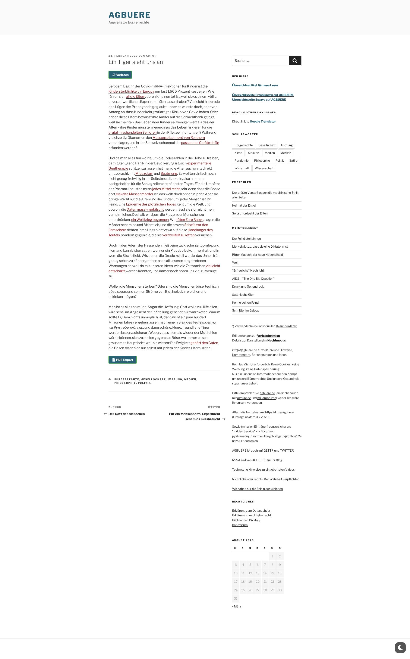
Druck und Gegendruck (248, 286)
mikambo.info (266, 398)
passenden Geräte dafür (200, 143)
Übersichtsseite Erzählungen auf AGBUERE (263, 95)
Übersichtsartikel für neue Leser (255, 85)
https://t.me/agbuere (279, 412)
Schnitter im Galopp (245, 310)
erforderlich (262, 364)
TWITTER (287, 450)
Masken (253, 153)
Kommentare (241, 354)
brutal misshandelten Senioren (132, 132)
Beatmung (169, 173)
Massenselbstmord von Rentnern (178, 138)
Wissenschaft (264, 168)
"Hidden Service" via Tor (248, 431)
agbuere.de (267, 393)
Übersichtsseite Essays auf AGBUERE (259, 99)
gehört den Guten (204, 343)
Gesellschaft (153, 379)
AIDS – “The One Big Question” (253, 278)
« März (236, 606)
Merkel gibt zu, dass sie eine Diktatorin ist (260, 246)
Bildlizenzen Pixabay (246, 520)
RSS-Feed (239, 460)
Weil (235, 262)
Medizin (285, 153)
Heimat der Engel (244, 205)
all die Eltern (135, 97)
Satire (293, 160)
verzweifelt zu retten (178, 235)
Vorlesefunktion (268, 335)
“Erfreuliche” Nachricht (248, 270)
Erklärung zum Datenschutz (251, 510)
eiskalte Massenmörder (134, 194)
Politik (144, 382)
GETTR (269, 450)
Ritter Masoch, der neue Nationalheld (257, 254)
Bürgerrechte (126, 379)
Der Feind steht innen (246, 238)
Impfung (175, 379)
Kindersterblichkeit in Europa (131, 91)
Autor (151, 55)
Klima (238, 153)
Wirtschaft (241, 168)
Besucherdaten (286, 326)
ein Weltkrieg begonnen (150, 220)
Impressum (240, 525)
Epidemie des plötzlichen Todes (151, 204)
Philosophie (125, 382)
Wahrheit (275, 479)
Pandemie (241, 160)
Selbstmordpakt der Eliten (250, 213)
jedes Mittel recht (166, 189)
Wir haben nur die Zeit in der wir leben (257, 489)
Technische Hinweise (246, 469)
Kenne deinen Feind (245, 302)
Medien (190, 379)
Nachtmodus (276, 340)
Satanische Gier (243, 294)
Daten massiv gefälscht (145, 209)
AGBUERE (129, 15)
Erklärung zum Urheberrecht (251, 515)
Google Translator (263, 121)
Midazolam (144, 173)
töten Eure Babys (189, 220)
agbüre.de (244, 398)
